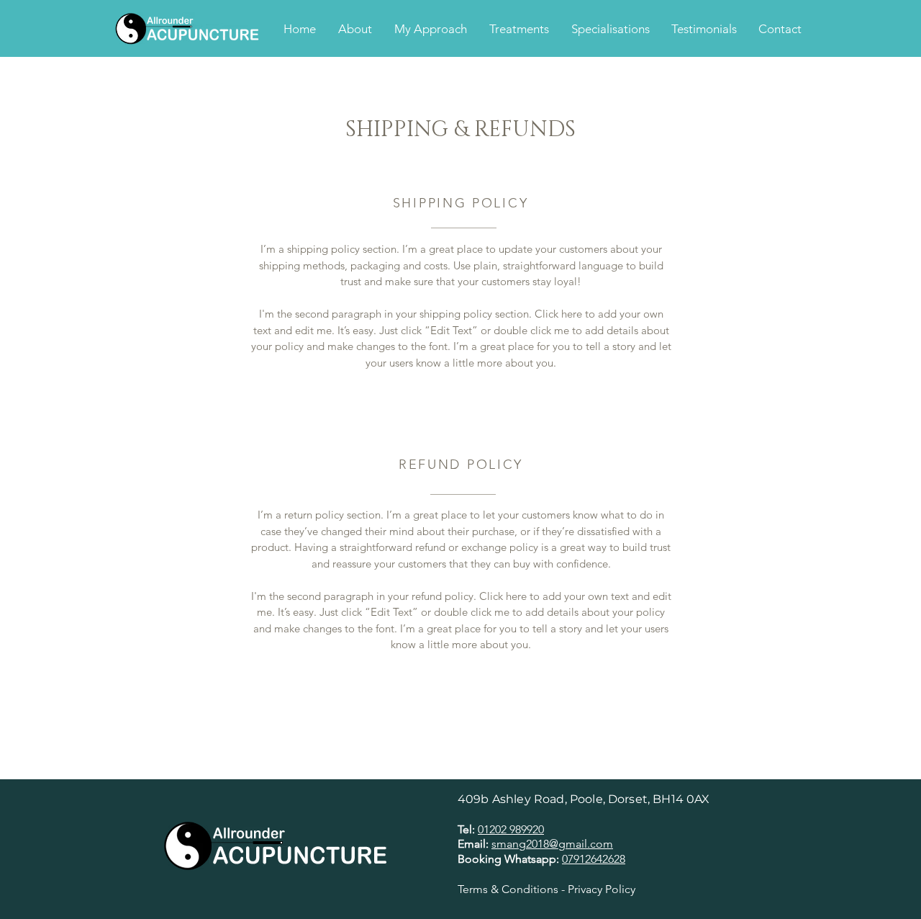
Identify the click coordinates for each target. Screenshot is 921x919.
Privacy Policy (601, 889)
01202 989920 (511, 829)
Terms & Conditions (508, 889)
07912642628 (593, 859)
